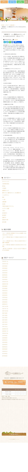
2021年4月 (4, 322)
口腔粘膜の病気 (5, 183)
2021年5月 (4, 319)
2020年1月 (4, 351)
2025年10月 (5, 263)
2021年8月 (4, 315)
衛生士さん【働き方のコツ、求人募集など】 (11, 192)
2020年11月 (5, 331)
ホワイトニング (5, 181)
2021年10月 (5, 310)
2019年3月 (4, 355)
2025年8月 (4, 268)
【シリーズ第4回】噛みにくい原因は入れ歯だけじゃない (14, 238)
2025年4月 (4, 272)
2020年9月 (4, 335)
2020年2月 (4, 349)
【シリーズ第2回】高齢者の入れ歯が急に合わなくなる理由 (14, 245)
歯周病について (5, 190)
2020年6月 (4, 342)
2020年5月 (4, 344)
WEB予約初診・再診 (12, 2)
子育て (3, 210)
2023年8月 (4, 288)
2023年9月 (4, 286)
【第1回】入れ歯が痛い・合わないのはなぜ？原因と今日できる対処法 (14, 249)
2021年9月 (4, 313)
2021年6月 (4, 317)
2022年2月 (4, 301)
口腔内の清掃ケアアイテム (8, 206)
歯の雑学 (4, 215)
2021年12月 (5, 306)
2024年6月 (4, 277)
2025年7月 (4, 270)
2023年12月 (5, 281)
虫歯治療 (12, 25)
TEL (5, 1)
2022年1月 (4, 304)
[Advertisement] (14, 457)
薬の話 (3, 186)
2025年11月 (5, 261)
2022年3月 (4, 299)
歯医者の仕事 (5, 219)
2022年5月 (4, 295)
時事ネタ (4, 217)
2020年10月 (5, 333)
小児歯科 (4, 188)
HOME (2, 25)
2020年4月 (4, 346)
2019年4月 (4, 353)
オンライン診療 (5, 208)
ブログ (7, 25)
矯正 (3, 197)
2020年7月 (4, 340)
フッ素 (3, 199)
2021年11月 (5, 308)
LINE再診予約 (20, 2)
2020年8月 (4, 337)
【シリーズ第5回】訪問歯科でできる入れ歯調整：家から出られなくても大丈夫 (14, 234)
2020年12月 (5, 328)
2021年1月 (4, 326)
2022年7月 (4, 290)
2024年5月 (4, 279)
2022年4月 (4, 297)
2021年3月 (4, 324)
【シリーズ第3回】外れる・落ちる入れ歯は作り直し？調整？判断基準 (14, 241)
